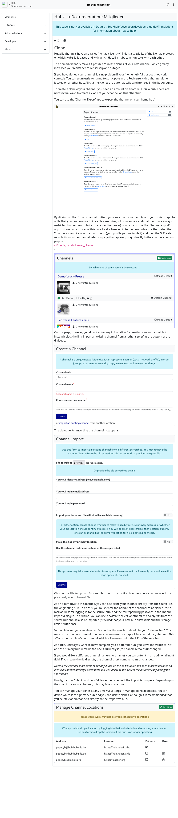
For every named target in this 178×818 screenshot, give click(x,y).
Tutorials (10, 25)
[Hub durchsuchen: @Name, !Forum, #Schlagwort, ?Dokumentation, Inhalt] (168, 4)
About (8, 49)
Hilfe (21, 4)
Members (10, 17)
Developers (11, 41)
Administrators (13, 33)
